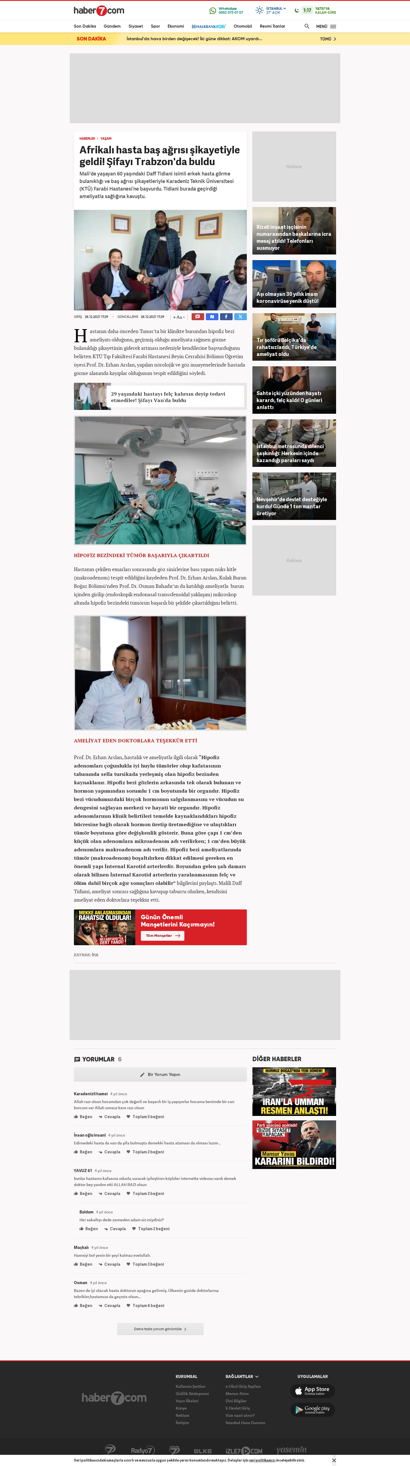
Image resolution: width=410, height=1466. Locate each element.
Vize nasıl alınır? (240, 1415)
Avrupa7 (174, 1450)
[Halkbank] (209, 26)
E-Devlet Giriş (238, 1408)
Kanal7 (110, 1450)
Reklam (182, 1415)
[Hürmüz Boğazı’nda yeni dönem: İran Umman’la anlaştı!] (294, 1091)
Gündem (112, 26)
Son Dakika (85, 26)
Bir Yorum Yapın (163, 1075)
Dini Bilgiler (236, 1400)
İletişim (182, 1422)
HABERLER (87, 139)
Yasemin (291, 1450)
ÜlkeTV (203, 1450)
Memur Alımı (237, 1393)
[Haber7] (99, 10)
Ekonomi (176, 26)
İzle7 (244, 1450)
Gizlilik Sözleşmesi (192, 1393)
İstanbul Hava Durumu (245, 1422)
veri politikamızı (262, 1460)
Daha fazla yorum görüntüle (158, 1329)
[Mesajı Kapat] (334, 1460)
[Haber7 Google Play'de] (312, 1410)
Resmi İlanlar (272, 26)
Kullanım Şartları (191, 1386)
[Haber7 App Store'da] (312, 1391)
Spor (155, 26)
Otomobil (243, 26)
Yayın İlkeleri (187, 1400)
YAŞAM (106, 139)
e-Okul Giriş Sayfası (243, 1386)
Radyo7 (143, 1450)
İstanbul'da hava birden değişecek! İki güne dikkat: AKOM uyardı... (194, 39)
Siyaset (136, 26)
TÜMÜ (326, 39)
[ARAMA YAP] (306, 26)
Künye (181, 1408)
